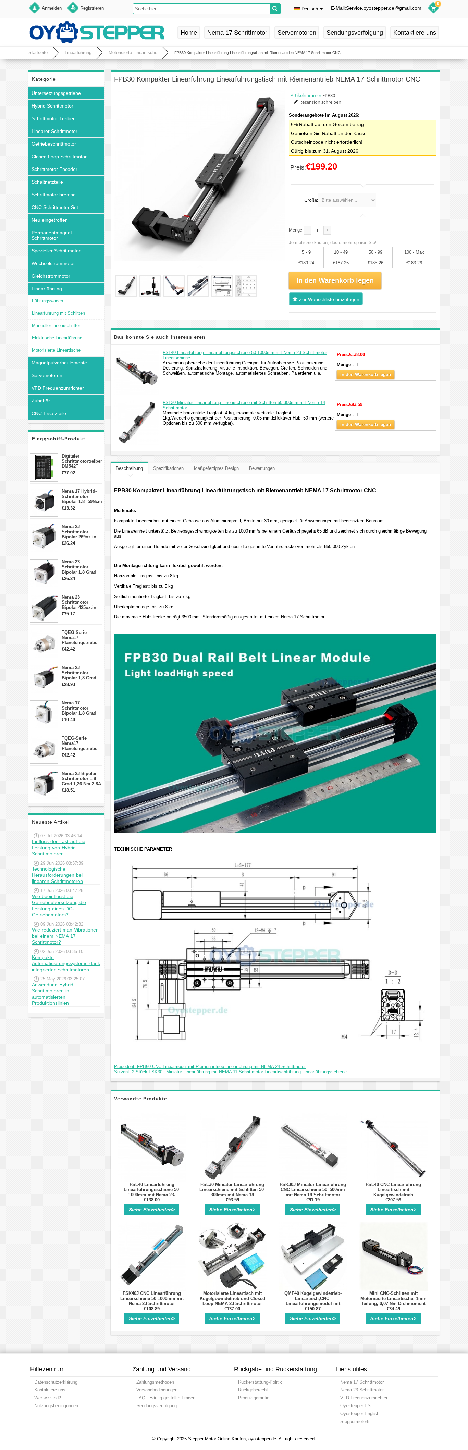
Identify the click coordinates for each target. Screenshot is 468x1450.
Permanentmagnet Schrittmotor (52, 235)
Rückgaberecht (253, 1389)
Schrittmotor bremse (54, 194)
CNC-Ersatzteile (49, 413)
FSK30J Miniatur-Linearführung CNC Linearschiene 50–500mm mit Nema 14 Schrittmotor (313, 1189)
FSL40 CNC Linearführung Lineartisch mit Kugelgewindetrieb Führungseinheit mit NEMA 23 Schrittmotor (393, 1195)
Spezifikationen (168, 468)
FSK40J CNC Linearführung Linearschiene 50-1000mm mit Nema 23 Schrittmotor (152, 1298)
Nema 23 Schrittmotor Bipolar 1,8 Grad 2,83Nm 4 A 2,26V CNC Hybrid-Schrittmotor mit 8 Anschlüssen (81, 672)
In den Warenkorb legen (365, 374)
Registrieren (92, 8)
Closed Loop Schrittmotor (59, 156)
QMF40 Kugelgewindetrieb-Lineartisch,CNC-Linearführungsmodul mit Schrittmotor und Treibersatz (312, 1301)
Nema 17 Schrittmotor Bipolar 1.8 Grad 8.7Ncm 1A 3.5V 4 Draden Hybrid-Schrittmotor (80, 708)
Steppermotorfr (355, 1421)
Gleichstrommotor (51, 276)
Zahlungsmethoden (155, 1382)
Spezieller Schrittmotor (56, 250)
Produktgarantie (253, 1397)
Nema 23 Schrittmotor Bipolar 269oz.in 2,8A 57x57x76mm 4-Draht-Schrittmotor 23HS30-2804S (81, 531)
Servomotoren (297, 32)
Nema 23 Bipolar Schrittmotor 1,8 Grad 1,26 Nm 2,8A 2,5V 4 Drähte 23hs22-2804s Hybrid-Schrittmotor (81, 778)
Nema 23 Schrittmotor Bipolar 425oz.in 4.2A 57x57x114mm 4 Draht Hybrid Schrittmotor (82, 602)
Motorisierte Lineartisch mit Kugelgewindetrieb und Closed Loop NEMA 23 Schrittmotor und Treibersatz (232, 1301)
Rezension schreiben (320, 102)
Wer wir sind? (47, 1397)
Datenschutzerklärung (55, 1382)
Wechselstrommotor (53, 263)
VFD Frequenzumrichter (58, 388)
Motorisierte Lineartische (133, 52)
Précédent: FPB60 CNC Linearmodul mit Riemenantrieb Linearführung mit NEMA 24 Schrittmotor (210, 1066)
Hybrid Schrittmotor (52, 106)
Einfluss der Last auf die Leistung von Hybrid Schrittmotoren (58, 848)
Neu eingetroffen (50, 220)
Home (189, 32)
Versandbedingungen (156, 1389)
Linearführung (78, 52)
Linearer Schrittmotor (54, 131)
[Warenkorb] (433, 9)
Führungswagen (47, 300)
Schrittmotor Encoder (54, 169)
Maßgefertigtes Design (216, 468)
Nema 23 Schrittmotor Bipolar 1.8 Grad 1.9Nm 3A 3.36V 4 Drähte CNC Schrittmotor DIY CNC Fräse (80, 567)
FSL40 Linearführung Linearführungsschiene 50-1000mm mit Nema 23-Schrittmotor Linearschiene (152, 1192)
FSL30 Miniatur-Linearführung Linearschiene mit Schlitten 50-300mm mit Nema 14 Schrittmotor (232, 1192)
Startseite (38, 52)
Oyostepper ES (355, 1405)
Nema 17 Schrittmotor (237, 32)
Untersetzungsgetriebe (56, 93)
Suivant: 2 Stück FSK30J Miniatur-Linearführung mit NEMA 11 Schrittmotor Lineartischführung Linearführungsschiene (230, 1071)
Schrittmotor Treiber (53, 118)
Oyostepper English (359, 1413)
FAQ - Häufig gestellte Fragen (165, 1397)
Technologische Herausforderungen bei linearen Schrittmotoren (57, 875)
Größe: (311, 200)
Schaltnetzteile (47, 182)
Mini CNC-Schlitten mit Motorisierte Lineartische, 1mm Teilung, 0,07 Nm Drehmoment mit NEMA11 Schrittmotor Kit (393, 1301)
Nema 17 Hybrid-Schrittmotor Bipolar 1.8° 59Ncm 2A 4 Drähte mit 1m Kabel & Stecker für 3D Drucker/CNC (82, 496)
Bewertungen (262, 468)
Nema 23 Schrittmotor (362, 1389)
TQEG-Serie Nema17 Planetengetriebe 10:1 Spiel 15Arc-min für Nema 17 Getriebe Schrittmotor (79, 743)
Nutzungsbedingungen (56, 1405)
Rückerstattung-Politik (260, 1382)
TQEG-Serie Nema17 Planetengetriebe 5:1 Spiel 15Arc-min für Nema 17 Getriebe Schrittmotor (79, 637)
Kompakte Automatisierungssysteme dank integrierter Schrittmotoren (66, 963)
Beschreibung (129, 468)
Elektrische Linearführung (57, 337)
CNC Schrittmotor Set (55, 207)
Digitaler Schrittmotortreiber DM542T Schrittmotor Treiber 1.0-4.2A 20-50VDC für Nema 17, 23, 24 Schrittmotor (82, 461)
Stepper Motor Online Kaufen (217, 1438)
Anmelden (52, 8)
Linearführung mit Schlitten (58, 313)
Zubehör (41, 400)
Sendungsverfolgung (355, 32)
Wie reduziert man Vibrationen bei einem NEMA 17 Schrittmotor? (65, 936)
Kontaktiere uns (414, 32)
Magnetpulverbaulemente (59, 362)
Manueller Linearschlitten (56, 325)
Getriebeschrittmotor (54, 144)
